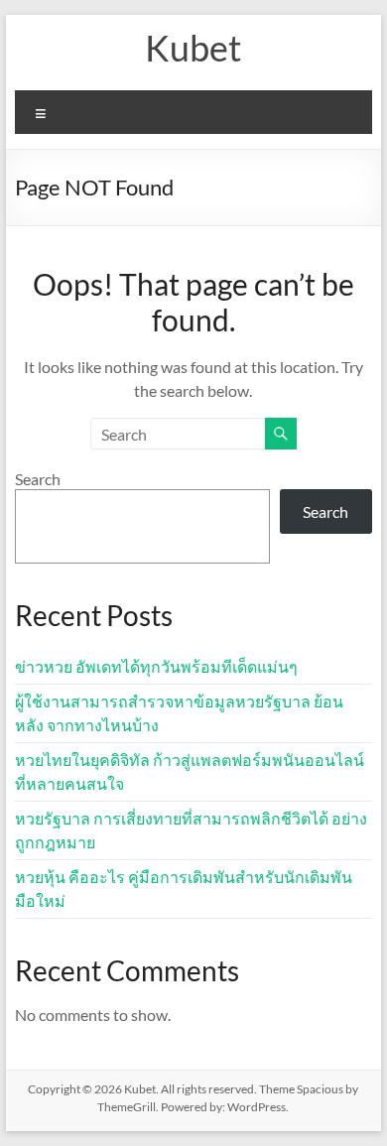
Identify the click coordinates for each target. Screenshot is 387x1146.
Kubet (193, 47)
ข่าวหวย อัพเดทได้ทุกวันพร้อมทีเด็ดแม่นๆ (156, 666)
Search (38, 478)
